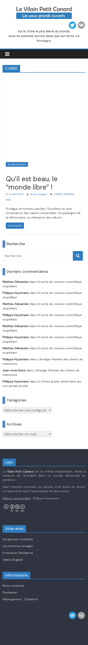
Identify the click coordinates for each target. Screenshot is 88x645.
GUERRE (69, 194)
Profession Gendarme (18, 553)
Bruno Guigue (38, 194)
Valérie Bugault (13, 560)
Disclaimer (10, 592)
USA (8, 199)
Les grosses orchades (18, 539)
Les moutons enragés (18, 546)
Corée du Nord (17, 164)
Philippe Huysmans (16, 293)
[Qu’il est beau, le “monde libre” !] (44, 78)
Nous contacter (14, 586)
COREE (58, 194)
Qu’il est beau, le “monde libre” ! (31, 182)
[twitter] (72, 25)
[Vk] (81, 25)
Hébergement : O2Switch (20, 599)
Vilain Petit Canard (20, 471)
